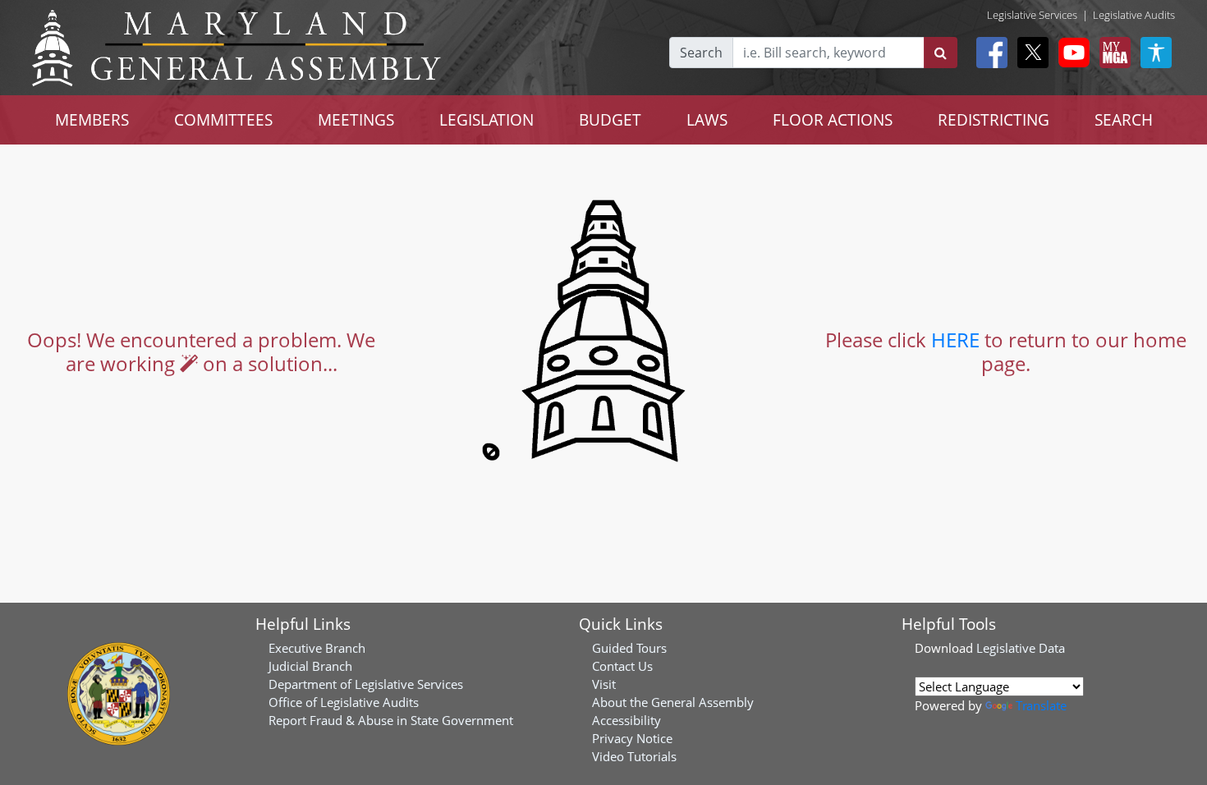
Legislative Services (1032, 14)
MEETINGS (356, 119)
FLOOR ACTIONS (833, 119)
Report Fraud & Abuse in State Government (390, 720)
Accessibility (626, 720)
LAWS (706, 119)
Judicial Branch (310, 666)
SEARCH (1124, 119)
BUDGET (610, 119)
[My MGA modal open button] (1112, 52)
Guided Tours (629, 648)
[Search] (940, 52)
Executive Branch (316, 648)
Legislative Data (1020, 648)
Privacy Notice (632, 738)
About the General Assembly (673, 702)
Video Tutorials (634, 756)
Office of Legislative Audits (343, 702)
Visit (604, 684)
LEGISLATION (486, 119)
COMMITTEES (223, 119)
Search (701, 53)
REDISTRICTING (993, 119)
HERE (955, 339)
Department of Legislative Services (365, 684)
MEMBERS (92, 119)
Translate (1041, 705)
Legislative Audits (1134, 14)
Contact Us (622, 666)
